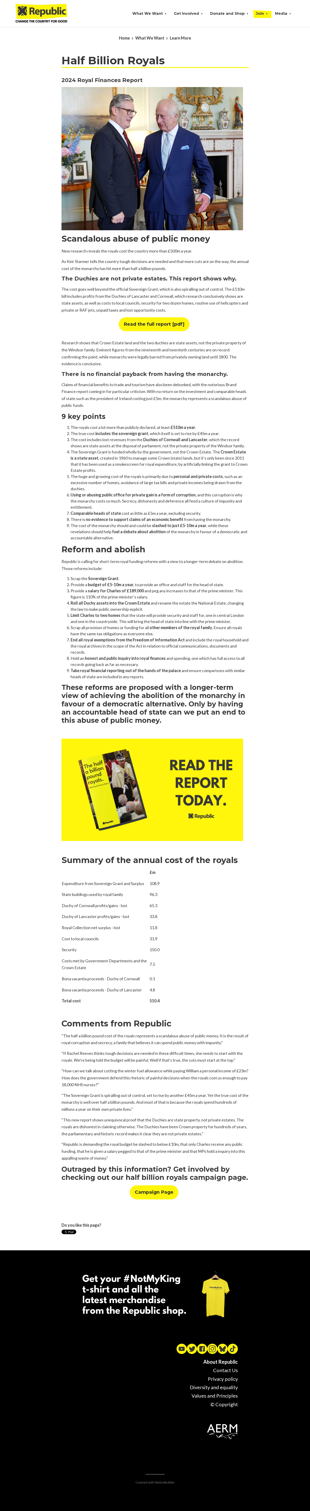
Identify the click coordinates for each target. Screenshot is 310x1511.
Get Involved (187, 13)
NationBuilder (165, 1482)
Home (124, 37)
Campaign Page (154, 1192)
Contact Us (225, 1370)
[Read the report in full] (152, 789)
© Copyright (224, 1404)
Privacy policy (223, 1379)
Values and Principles (215, 1396)
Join (260, 13)
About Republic (220, 1362)
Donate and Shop (228, 13)
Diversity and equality (214, 1387)
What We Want (148, 13)
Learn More (180, 37)
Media (281, 13)
